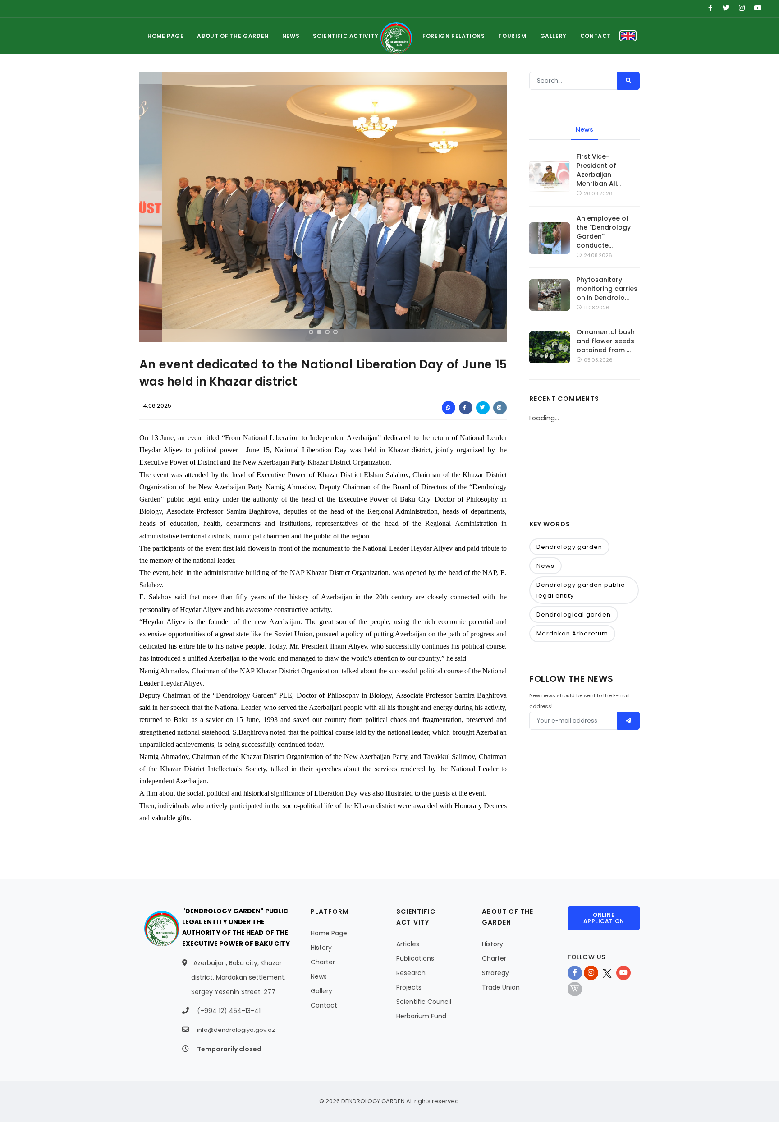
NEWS (290, 36)
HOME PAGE (165, 36)
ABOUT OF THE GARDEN (232, 36)
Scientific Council (423, 1001)
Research (411, 972)
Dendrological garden (573, 614)
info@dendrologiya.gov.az (236, 1030)
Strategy (495, 972)
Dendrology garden (569, 547)
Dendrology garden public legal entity (580, 589)
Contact (324, 1005)
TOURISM (512, 36)
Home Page (329, 933)
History (321, 947)
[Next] (498, 206)
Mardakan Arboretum (572, 633)
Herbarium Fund (421, 1016)
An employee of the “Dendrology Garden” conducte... (604, 232)
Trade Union (501, 987)
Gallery (321, 990)
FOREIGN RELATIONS (453, 36)
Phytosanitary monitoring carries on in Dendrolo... (607, 288)
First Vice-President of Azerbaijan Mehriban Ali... (599, 170)
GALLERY (553, 36)
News (545, 566)
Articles (407, 943)
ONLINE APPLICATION (603, 918)
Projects (409, 987)
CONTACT (595, 36)
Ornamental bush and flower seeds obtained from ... (606, 340)
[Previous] (148, 206)
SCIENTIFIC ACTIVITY (345, 36)
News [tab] (584, 129)
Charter (323, 962)
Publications (415, 958)
